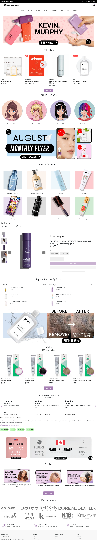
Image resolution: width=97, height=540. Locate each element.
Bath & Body (54, 10)
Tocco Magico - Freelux (5, 378)
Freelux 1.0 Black (29, 380)
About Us (75, 10)
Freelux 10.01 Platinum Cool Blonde (82, 380)
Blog (62, 10)
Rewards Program (80, 539)
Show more (48, 90)
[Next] (3, 261)
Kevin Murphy (51, 79)
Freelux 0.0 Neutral (6, 380)
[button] (73, 267)
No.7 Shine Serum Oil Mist (16, 287)
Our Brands (79, 536)
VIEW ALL (45, 284)
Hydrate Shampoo (60, 287)
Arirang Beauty (28, 79)
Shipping (56, 536)
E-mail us (82, 1)
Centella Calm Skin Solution (80, 81)
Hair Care (30, 10)
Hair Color (38, 10)
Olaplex (2, 79)
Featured (22, 10)
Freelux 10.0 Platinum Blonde (56, 380)
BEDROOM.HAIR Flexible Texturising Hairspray (58, 82)
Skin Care (46, 10)
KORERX (74, 79)
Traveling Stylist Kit (6, 81)
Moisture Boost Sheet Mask (32, 81)
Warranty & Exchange (59, 539)
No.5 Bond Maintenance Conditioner (18, 301)
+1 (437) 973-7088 (90, 1)
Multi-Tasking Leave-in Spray (63, 294)
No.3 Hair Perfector (14, 294)
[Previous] (3, 233)
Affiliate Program (36, 539)
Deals (68, 10)
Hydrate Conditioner (61, 301)
